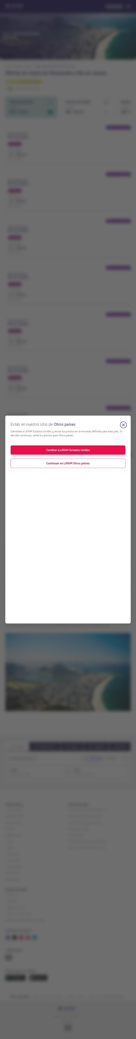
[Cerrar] (123, 425)
